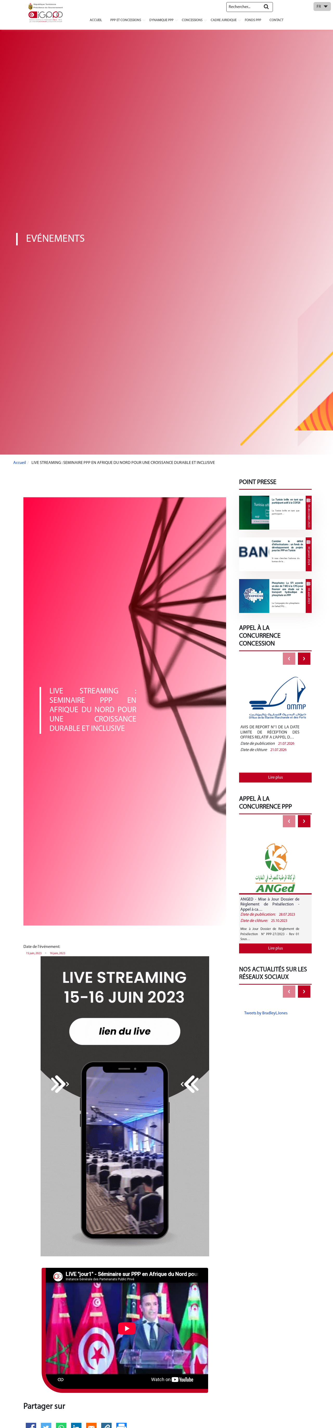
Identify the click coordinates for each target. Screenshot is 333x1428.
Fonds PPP (253, 20)
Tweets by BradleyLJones (265, 1013)
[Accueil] (45, 12)
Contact (276, 20)
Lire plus (275, 777)
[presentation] (289, 659)
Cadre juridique (223, 20)
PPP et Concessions (125, 20)
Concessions (192, 20)
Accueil (96, 20)
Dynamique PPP (161, 20)
